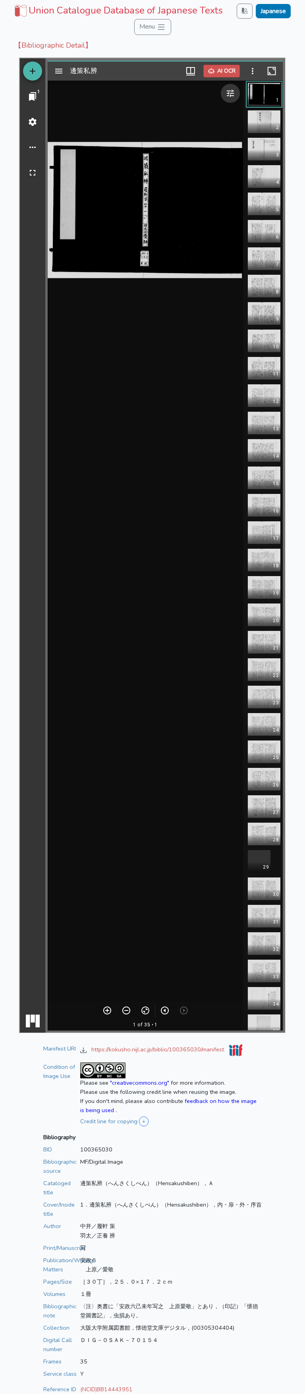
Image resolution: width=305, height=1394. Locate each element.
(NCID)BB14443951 (106, 1389)
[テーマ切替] (245, 11)
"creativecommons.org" (139, 1083)
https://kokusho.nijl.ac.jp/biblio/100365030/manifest (158, 1049)
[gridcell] (118, 10)
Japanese (273, 11)
